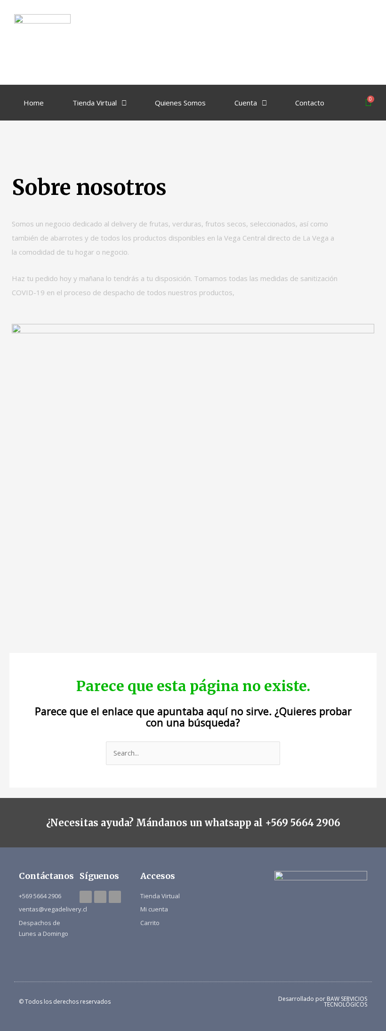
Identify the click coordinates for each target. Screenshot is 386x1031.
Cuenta (245, 102)
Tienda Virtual (94, 102)
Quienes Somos (180, 102)
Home (34, 102)
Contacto (309, 102)
